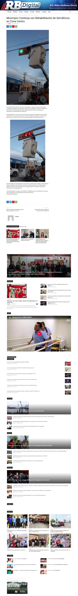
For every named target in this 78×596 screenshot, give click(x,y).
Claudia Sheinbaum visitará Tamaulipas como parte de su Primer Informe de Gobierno (30, 421)
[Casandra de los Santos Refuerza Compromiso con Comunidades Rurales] (9, 462)
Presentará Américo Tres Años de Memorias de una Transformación (26, 411)
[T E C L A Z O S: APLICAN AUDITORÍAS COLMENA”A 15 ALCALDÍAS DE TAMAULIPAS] (43, 566)
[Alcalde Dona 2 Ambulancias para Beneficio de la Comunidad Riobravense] (68, 387)
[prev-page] (7, 245)
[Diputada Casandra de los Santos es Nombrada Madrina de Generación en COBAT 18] (9, 457)
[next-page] (9, 245)
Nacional (26, 11)
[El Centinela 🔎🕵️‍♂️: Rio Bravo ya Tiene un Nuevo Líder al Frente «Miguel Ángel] (10, 566)
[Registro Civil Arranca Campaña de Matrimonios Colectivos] (27, 233)
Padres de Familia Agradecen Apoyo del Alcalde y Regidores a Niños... (60, 531)
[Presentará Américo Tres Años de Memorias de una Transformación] (39, 407)
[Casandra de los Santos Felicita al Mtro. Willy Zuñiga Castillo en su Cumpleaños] (9, 427)
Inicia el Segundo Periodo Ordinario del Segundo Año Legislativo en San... (21, 373)
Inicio (7, 15)
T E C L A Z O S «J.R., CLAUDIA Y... (20, 558)
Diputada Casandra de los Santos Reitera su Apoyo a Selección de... (39, 531)
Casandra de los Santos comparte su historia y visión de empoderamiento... (22, 379)
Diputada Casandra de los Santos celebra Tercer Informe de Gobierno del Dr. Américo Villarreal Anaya (33, 416)
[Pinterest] (13, 26)
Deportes (38, 11)
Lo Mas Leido (9, 237)
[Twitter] (10, 26)
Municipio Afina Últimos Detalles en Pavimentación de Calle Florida (42, 210)
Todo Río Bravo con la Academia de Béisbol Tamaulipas (17, 531)
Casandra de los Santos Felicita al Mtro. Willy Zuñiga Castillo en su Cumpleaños (28, 426)
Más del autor (23, 226)
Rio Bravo (15, 11)
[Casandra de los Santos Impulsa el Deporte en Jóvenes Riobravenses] (39, 541)
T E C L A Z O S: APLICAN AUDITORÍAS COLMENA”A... (58, 564)
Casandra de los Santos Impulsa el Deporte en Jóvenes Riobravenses (39, 550)
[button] (70, 12)
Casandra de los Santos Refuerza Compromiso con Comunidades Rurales (28, 460)
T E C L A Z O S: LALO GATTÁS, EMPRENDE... (56, 558)
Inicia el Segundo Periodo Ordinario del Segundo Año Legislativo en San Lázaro (28, 480)
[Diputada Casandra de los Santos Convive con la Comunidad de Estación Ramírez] (39, 265)
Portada (9, 11)
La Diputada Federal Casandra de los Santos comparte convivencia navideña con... (23, 391)
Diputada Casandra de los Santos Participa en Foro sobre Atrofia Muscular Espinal (29, 495)
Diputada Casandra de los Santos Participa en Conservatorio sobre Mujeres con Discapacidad (32, 490)
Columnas (44, 11)
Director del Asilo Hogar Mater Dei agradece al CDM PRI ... (22, 301)
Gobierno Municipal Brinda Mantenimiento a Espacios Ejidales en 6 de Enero (15, 210)
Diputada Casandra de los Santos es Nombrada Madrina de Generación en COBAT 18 (30, 456)
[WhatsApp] (16, 26)
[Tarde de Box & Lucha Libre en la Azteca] (17, 541)
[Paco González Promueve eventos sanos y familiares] (61, 541)
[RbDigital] (39, 5)
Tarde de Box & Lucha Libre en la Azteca (16, 550)
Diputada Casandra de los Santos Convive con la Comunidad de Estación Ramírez (37, 273)
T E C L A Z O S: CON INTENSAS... (54, 570)
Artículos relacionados (12, 226)
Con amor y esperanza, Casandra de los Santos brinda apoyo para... (20, 367)
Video (49, 11)
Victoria (32, 11)
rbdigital (9, 23)
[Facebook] (7, 26)
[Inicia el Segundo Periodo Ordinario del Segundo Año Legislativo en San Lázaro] (43, 303)
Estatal (21, 11)
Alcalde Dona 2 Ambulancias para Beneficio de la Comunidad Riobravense (22, 385)
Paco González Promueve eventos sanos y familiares (60, 550)
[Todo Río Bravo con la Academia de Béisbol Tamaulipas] (17, 521)
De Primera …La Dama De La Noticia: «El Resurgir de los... (25, 570)
